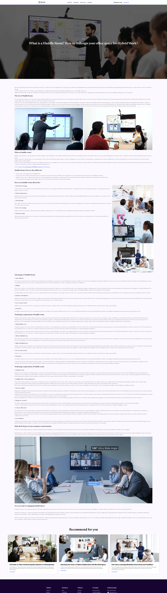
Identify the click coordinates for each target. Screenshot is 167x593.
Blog (63, 590)
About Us (48, 590)
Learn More (12, 571)
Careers (48, 592)
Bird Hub (79, 590)
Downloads (64, 592)
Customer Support (97, 592)
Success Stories (96, 590)
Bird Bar (79, 592)
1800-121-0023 (113, 590)
